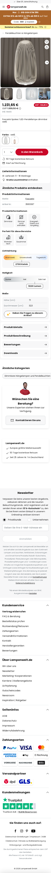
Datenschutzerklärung (25, 583)
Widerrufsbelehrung (13, 730)
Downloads (11, 353)
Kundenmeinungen (16, 792)
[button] (7, 94)
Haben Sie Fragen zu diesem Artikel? (27, 314)
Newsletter (8, 671)
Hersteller (33, 593)
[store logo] (18, 6)
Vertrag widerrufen (14, 611)
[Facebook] (17, 831)
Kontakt (6, 640)
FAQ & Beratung (11, 616)
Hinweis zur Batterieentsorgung (32, 841)
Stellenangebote (22, 680)
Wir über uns (9, 666)
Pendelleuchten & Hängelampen (21, 33)
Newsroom (8, 695)
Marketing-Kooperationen (17, 675)
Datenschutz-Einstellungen (17, 836)
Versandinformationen (14, 636)
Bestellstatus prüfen (13, 621)
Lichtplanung (9, 685)
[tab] (25, 628)
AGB (4, 716)
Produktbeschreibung (17, 335)
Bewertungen (12, 344)
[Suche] (42, 6)
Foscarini (30, 198)
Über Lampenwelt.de (17, 660)
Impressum (8, 725)
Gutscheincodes (11, 690)
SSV (24, 22)
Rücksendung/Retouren (15, 626)
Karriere (6, 680)
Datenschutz (9, 720)
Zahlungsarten (10, 631)
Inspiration (8, 700)
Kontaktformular (40, 577)
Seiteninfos (10, 710)
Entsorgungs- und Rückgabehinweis (26, 845)
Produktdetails (13, 327)
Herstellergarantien (13, 645)
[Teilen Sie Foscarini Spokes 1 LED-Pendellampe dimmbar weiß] (47, 47)
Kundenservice (13, 605)
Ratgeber (21, 700)
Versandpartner (14, 774)
